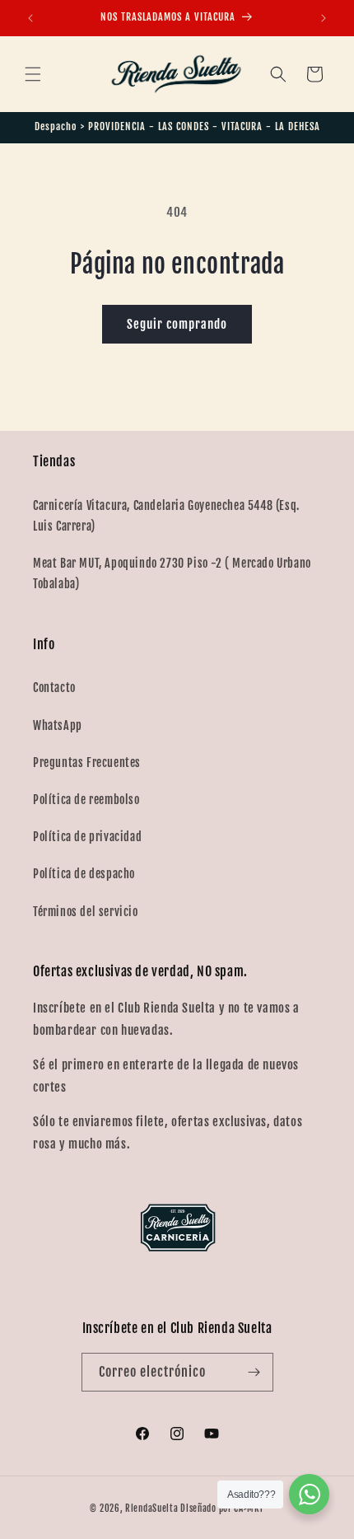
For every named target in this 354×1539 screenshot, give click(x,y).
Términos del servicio (85, 912)
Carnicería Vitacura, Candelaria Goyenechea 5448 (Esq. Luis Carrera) (166, 515)
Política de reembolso (86, 800)
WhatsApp (57, 725)
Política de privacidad (87, 837)
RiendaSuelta (151, 1508)
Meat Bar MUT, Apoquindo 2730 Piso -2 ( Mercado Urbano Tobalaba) (172, 573)
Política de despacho (84, 874)
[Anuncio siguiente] (323, 18)
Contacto (54, 688)
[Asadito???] (309, 1494)
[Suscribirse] (254, 1372)
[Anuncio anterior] (30, 18)
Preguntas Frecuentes (87, 762)
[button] (33, 74)
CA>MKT (248, 1508)
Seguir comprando (177, 324)
